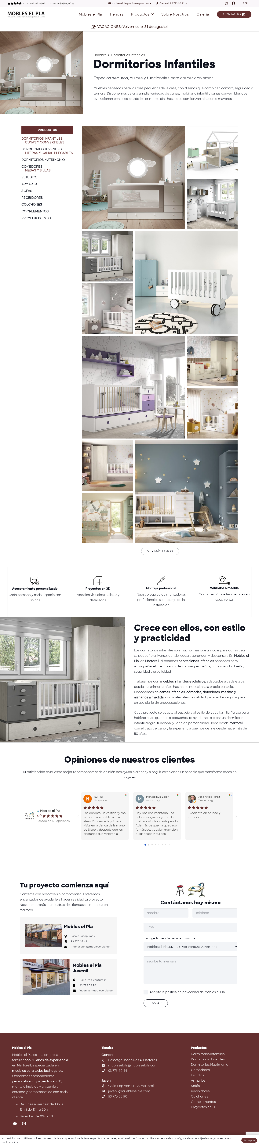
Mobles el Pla (50, 811)
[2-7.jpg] (133, 387)
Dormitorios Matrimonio (43, 160)
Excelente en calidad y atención (204, 815)
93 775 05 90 (87, 985)
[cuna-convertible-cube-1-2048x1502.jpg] (186, 491)
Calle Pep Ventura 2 (92, 980)
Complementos (35, 211)
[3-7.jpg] (107, 308)
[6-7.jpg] (212, 204)
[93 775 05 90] (76, 985)
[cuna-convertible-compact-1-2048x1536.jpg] (107, 465)
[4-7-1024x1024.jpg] (186, 282)
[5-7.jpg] (107, 256)
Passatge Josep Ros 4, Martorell (132, 1060)
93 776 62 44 (79, 941)
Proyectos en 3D (36, 218)
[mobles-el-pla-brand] (26, 14)
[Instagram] (226, 3)
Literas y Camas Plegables (49, 153)
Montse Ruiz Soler (157, 796)
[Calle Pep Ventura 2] (76, 980)
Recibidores (32, 198)
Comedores (31, 167)
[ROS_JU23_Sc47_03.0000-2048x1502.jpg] (212, 413)
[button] (130, 3)
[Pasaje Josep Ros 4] (67, 936)
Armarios (29, 184)
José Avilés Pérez (209, 796)
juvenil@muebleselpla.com (97, 990)
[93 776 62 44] (67, 941)
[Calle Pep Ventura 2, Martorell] (104, 1085)
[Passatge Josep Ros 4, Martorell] (104, 1060)
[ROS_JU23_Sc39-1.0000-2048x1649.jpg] (212, 361)
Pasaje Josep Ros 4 (83, 936)
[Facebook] (233, 3)
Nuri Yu (98, 796)
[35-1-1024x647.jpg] (212, 151)
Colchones (31, 204)
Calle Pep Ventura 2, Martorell (131, 1086)
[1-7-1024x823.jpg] (133, 177)
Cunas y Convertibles (44, 142)
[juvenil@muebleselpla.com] (76, 990)
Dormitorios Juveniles (41, 149)
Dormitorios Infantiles (42, 139)
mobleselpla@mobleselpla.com (91, 946)
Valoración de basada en (48, 3)
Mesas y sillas (38, 170)
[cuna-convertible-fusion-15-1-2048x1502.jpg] (107, 518)
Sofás (26, 191)
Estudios (29, 177)
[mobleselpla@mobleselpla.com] (67, 946)
